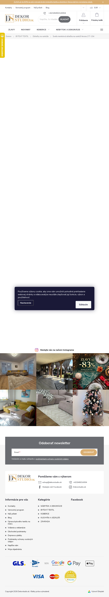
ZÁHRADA (45, 522)
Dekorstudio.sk (79, 487)
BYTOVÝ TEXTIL (47, 510)
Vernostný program (22, 8)
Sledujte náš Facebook (52, 487)
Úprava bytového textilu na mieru (19, 522)
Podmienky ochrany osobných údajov (20, 540)
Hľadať (64, 19)
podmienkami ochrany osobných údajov (52, 459)
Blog (47, 8)
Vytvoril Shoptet (97, 591)
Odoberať (88, 452)
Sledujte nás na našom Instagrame (57, 350)
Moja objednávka (15, 549)
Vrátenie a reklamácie (16, 527)
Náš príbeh (38, 8)
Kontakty (8, 8)
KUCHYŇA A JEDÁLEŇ (50, 518)
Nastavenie (25, 302)
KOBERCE (45, 514)
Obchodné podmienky (17, 531)
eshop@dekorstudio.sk (52, 482)
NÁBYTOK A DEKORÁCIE (51, 506)
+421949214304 (80, 482)
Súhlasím (83, 304)
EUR (96, 8)
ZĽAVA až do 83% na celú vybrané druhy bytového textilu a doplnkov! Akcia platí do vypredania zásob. (53, 2)
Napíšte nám (13, 545)
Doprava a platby (15, 535)
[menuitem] (11, 30)
